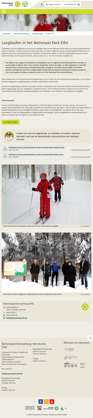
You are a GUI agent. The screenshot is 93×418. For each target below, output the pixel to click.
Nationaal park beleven (21, 33)
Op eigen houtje (37, 33)
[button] (40, 401)
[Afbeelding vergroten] (46, 194)
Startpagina (6, 33)
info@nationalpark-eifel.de (16, 318)
